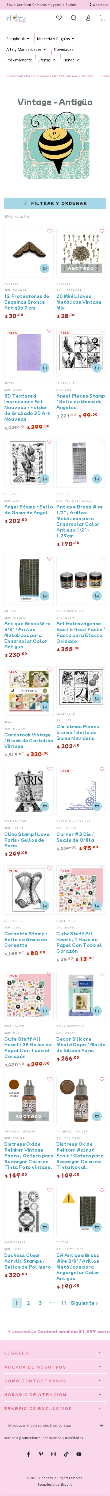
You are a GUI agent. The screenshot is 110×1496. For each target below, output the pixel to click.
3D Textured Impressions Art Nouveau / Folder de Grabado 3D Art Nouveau (27, 407)
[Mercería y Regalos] (73, 38)
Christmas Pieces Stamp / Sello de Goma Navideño (77, 732)
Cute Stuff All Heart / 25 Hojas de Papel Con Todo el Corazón (28, 1047)
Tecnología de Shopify (55, 1484)
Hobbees (46, 1478)
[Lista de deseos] (59, 18)
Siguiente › (84, 1303)
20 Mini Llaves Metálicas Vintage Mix (78, 301)
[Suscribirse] (102, 1425)
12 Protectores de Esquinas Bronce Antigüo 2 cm (26, 301)
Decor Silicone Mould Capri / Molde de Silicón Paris (80, 1044)
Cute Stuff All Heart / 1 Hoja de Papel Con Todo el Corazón (79, 942)
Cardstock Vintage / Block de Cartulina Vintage (28, 740)
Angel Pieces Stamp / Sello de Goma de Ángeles (80, 401)
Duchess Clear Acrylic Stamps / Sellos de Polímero (27, 1260)
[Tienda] (77, 60)
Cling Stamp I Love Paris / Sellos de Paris (27, 839)
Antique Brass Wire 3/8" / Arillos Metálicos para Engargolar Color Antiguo (27, 634)
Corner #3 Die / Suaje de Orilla (75, 837)
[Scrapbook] (28, 38)
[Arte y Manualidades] (45, 49)
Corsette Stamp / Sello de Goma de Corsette (26, 939)
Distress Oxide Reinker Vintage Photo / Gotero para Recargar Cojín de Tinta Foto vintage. (28, 1155)
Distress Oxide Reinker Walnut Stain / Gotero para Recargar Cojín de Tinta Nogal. (80, 1155)
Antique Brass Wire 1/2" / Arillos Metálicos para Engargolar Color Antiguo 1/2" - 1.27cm (79, 521)
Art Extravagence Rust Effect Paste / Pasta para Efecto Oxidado (80, 631)
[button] (73, 18)
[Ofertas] (54, 60)
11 (63, 1303)
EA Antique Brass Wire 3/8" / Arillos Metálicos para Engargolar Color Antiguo (78, 1266)
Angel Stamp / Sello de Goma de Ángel (28, 509)
